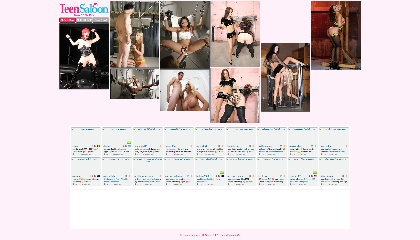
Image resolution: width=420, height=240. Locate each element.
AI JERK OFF (84, 20)
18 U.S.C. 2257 (210, 235)
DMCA (223, 235)
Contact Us (234, 235)
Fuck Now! (100, 20)
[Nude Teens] (84, 8)
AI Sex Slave (67, 20)
